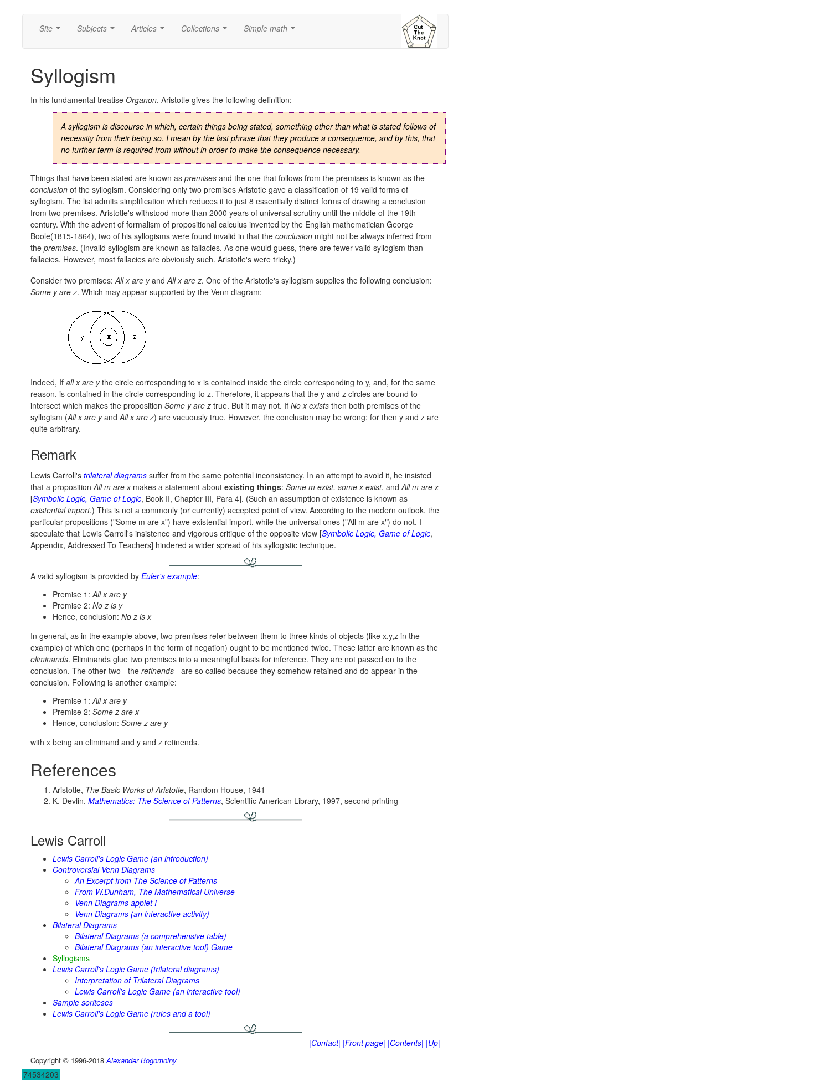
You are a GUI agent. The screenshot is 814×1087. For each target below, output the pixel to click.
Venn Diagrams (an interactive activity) (142, 913)
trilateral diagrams (115, 475)
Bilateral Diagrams (85, 924)
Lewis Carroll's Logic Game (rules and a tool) (131, 1013)
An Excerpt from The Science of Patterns (146, 880)
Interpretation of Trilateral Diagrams (137, 980)
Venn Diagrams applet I (116, 902)
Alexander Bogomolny (141, 1060)
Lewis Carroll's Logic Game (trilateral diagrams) (136, 969)
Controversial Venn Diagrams (104, 869)
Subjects (98, 31)
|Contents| (406, 1042)
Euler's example (169, 575)
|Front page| (364, 1042)
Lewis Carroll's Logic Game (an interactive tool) (157, 991)
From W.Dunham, (155, 891)
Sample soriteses (83, 1002)
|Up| (433, 1042)
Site (52, 31)
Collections (206, 31)
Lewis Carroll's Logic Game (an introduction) (130, 858)
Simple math (272, 31)
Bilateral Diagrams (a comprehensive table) (150, 935)
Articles (150, 31)
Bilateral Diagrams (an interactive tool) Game (154, 946)
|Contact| (325, 1042)
